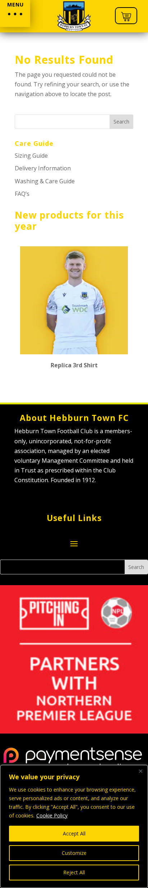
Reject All (74, 872)
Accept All (74, 833)
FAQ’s (22, 194)
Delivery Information (43, 168)
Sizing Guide (31, 156)
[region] (74, 826)
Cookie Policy (52, 815)
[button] (15, 13)
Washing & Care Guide (45, 181)
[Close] (140, 771)
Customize (74, 852)
